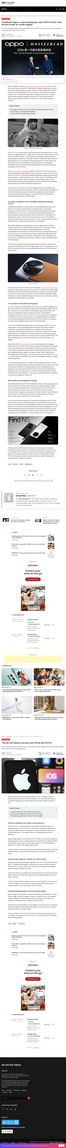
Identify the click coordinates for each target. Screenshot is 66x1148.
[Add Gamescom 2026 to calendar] (53, 625)
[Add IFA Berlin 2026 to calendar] (53, 638)
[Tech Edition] (8, 3)
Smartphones (29, 464)
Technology (9, 15)
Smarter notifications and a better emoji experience (26, 812)
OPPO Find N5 (15, 152)
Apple (14, 923)
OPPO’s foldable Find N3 (27, 344)
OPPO (21, 464)
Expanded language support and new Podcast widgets (27, 816)
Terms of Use (43, 1145)
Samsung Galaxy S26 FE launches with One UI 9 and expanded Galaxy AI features (29, 536)
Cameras (15, 464)
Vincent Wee (9, 34)
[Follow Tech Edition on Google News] (58, 35)
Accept (61, 1145)
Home (3, 15)
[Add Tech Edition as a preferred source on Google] (44, 35)
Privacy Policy (34, 1145)
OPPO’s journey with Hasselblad (19, 171)
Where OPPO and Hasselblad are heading (23, 113)
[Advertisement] (33, 659)
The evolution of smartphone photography (23, 111)
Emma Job (8, 753)
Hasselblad (24, 213)
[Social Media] (3, 1109)
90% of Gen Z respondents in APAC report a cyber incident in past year (28, 544)
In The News (22, 923)
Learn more (48, 624)
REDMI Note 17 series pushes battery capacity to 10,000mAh (28, 553)
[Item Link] (51, 538)
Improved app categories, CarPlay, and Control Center (27, 814)
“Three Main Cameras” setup (49, 287)
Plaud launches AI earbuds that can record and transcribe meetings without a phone (49, 718)
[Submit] (29, 1098)
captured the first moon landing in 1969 (35, 86)
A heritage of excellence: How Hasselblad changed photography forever (32, 109)
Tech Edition (36, 648)
